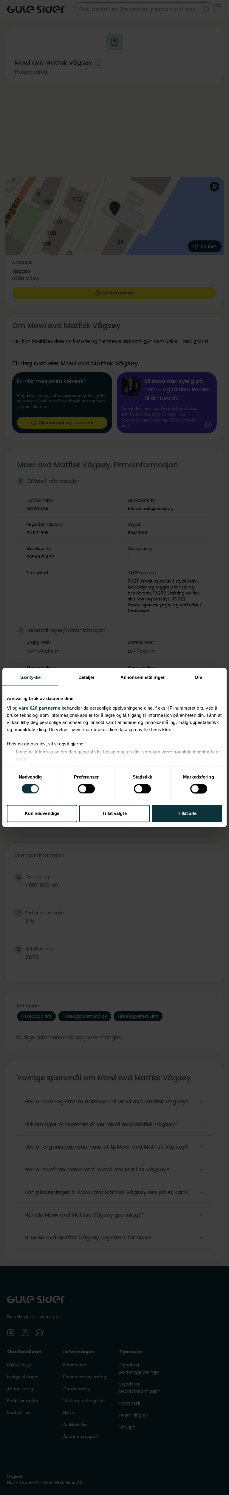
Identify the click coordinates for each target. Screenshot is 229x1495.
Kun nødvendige (42, 813)
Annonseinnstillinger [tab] (142, 677)
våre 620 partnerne (39, 708)
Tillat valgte (114, 813)
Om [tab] (198, 677)
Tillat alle (187, 813)
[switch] (86, 788)
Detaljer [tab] (86, 677)
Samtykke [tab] (30, 677)
